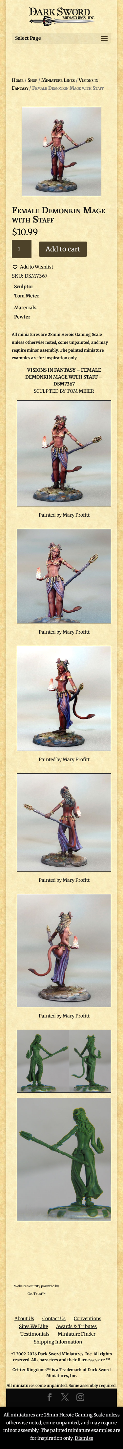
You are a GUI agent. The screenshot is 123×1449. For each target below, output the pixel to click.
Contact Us (54, 1318)
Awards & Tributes (76, 1326)
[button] (32, 267)
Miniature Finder (76, 1334)
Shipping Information (58, 1342)
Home (18, 80)
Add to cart (63, 249)
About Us (24, 1318)
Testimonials (35, 1334)
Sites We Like (33, 1326)
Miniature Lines (58, 80)
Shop (32, 80)
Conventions (87, 1318)
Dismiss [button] (84, 1438)
